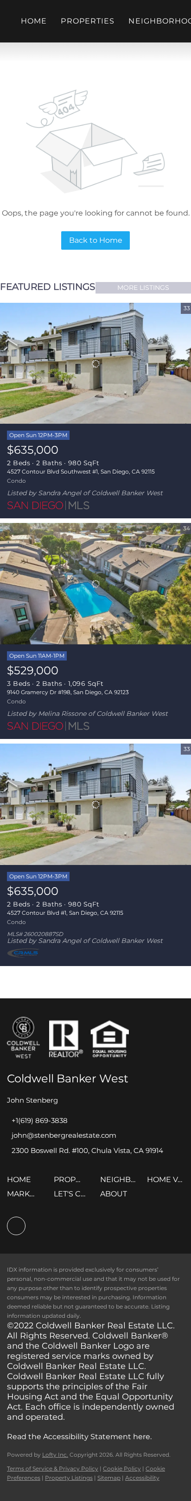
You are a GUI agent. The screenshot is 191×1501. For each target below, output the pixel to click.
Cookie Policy (122, 1468)
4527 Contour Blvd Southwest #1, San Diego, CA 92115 (81, 471)
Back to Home (95, 240)
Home (34, 21)
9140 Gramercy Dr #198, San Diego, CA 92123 (68, 692)
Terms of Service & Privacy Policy (52, 1468)
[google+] (16, 1226)
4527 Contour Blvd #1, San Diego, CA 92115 (65, 912)
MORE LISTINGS (143, 287)
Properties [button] (88, 21)
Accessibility (142, 1477)
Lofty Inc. (55, 1454)
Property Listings (69, 1477)
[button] (21, 1182)
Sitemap (109, 1477)
